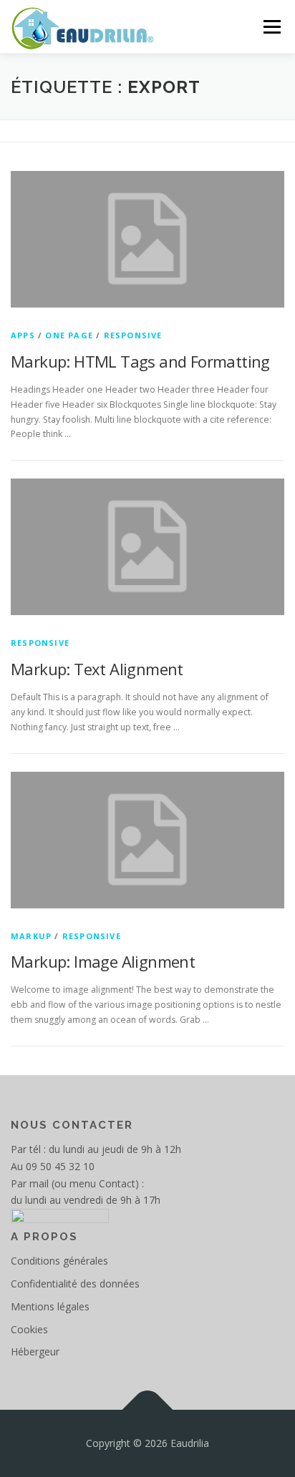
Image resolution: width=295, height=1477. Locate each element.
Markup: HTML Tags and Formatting (140, 361)
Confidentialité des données (75, 1283)
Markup (31, 936)
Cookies (29, 1329)
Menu (271, 27)
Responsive (133, 335)
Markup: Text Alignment (97, 668)
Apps (23, 335)
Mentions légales (50, 1306)
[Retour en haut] (147, 1409)
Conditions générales (59, 1260)
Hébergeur (35, 1351)
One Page (69, 335)
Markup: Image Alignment (103, 961)
